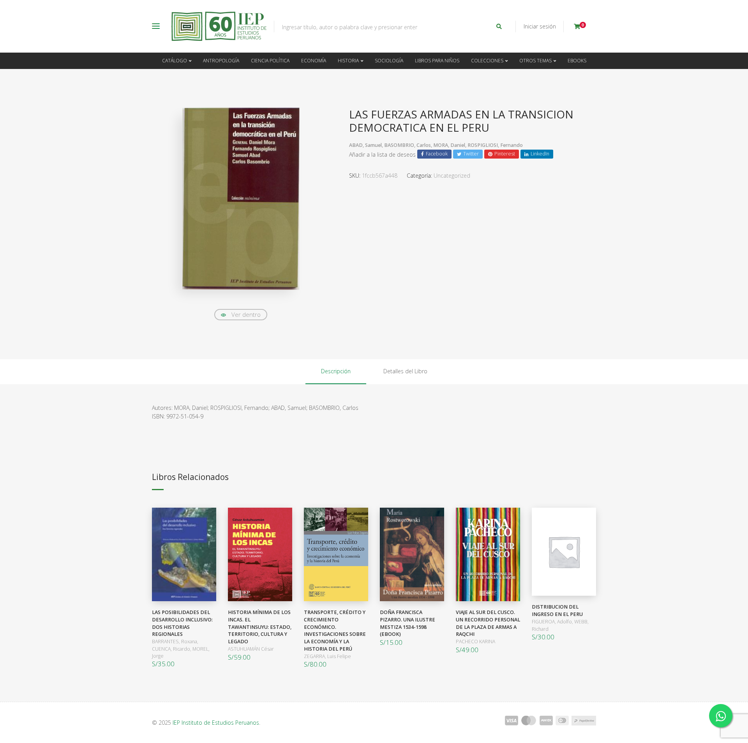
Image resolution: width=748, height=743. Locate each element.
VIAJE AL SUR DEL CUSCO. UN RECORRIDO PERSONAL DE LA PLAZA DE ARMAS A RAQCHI (488, 623)
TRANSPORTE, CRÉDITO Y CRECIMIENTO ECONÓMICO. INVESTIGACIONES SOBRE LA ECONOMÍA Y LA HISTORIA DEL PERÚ (335, 630)
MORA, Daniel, (450, 145)
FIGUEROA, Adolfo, (553, 621)
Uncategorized (452, 175)
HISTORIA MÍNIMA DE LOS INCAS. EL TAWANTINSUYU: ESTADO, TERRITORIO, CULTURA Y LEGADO (259, 627)
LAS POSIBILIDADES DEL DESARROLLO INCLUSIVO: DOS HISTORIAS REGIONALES (182, 623)
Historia (348, 60)
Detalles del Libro (405, 371)
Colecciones (487, 60)
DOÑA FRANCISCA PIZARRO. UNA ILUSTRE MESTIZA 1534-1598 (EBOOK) (407, 623)
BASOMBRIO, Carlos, (408, 145)
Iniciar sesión (540, 26)
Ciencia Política (270, 60)
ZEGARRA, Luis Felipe (327, 656)
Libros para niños (437, 60)
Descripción (336, 371)
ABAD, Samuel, (366, 145)
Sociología (389, 60)
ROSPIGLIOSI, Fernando (495, 145)
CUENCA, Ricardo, (172, 649)
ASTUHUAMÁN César (251, 649)
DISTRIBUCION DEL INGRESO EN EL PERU (557, 611)
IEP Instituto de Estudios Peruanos (216, 722)
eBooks (577, 60)
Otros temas (535, 60)
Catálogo (174, 60)
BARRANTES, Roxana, (175, 641)
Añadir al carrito (182, 554)
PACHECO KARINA (475, 641)
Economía (313, 60)
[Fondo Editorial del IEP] (218, 26)
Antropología (221, 60)
